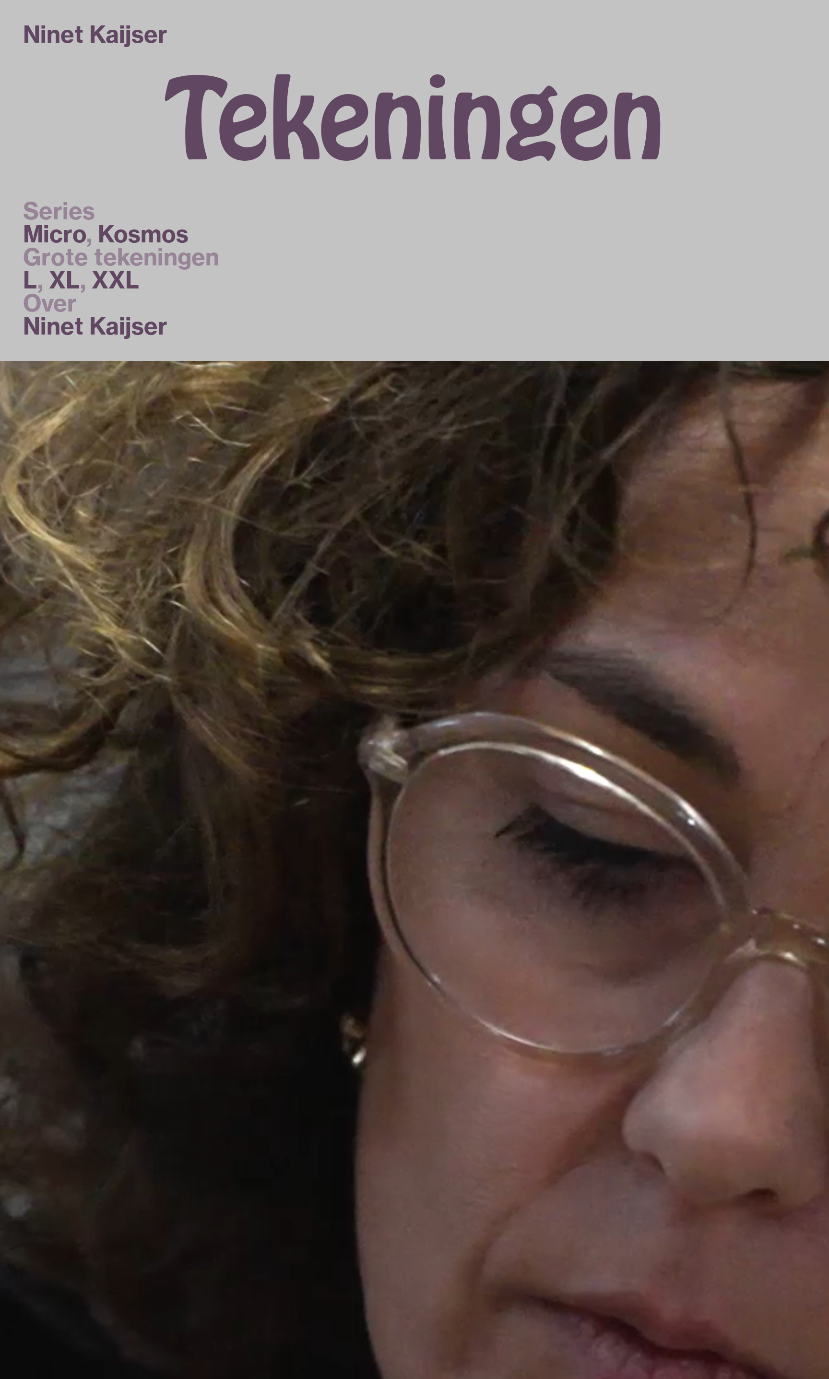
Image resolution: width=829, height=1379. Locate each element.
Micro (54, 234)
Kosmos (143, 234)
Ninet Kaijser (95, 326)
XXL (115, 280)
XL (64, 280)
